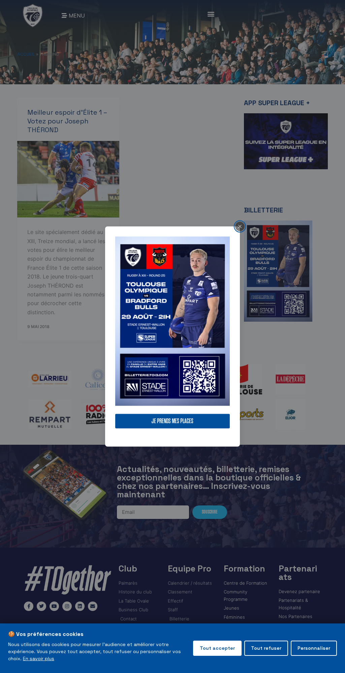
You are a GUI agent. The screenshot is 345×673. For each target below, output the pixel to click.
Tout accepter (217, 648)
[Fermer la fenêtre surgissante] (240, 226)
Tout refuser (266, 648)
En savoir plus (38, 658)
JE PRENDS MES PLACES (172, 421)
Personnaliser (313, 648)
